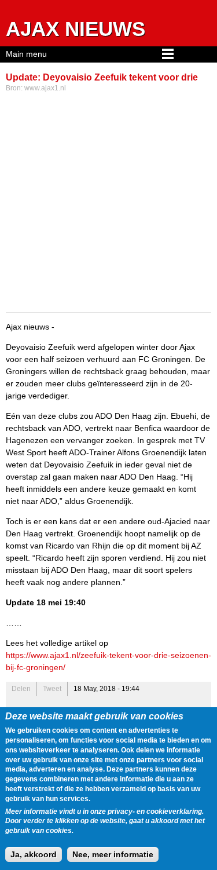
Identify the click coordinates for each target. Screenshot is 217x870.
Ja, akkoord (33, 854)
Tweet (52, 689)
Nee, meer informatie (112, 854)
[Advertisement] (108, 203)
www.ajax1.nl (45, 88)
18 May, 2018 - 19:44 (106, 689)
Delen (21, 689)
